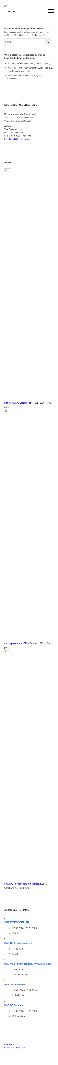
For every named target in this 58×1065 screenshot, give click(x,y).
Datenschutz (9, 1047)
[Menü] (49, 11)
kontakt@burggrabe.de (19, 139)
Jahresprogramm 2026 (15, 643)
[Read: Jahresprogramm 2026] (7, 411)
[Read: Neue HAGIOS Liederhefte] (7, 170)
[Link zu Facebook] (34, 1047)
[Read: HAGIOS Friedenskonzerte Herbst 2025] (7, 651)
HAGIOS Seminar (13, 1005)
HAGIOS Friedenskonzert (18, 943)
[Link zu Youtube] (38, 1047)
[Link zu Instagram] (43, 1047)
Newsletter (8, 1044)
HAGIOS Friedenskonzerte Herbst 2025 (24, 883)
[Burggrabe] (24, 11)
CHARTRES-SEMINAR (16, 922)
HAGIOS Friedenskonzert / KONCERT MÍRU (28, 963)
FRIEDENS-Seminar (15, 984)
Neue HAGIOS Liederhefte (17, 402)
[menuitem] (49, 11)
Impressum (20, 1047)
